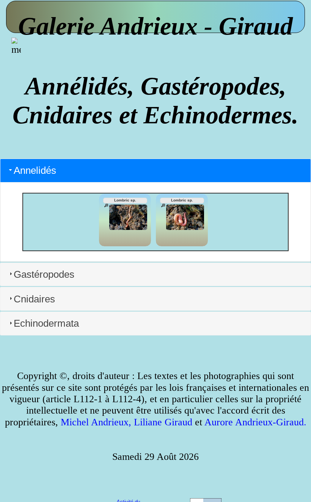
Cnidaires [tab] (34, 299)
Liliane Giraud (163, 422)
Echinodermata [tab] (46, 323)
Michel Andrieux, (96, 422)
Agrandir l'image (106, 205)
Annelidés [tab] (35, 170)
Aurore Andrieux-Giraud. (255, 422)
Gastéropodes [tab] (44, 274)
